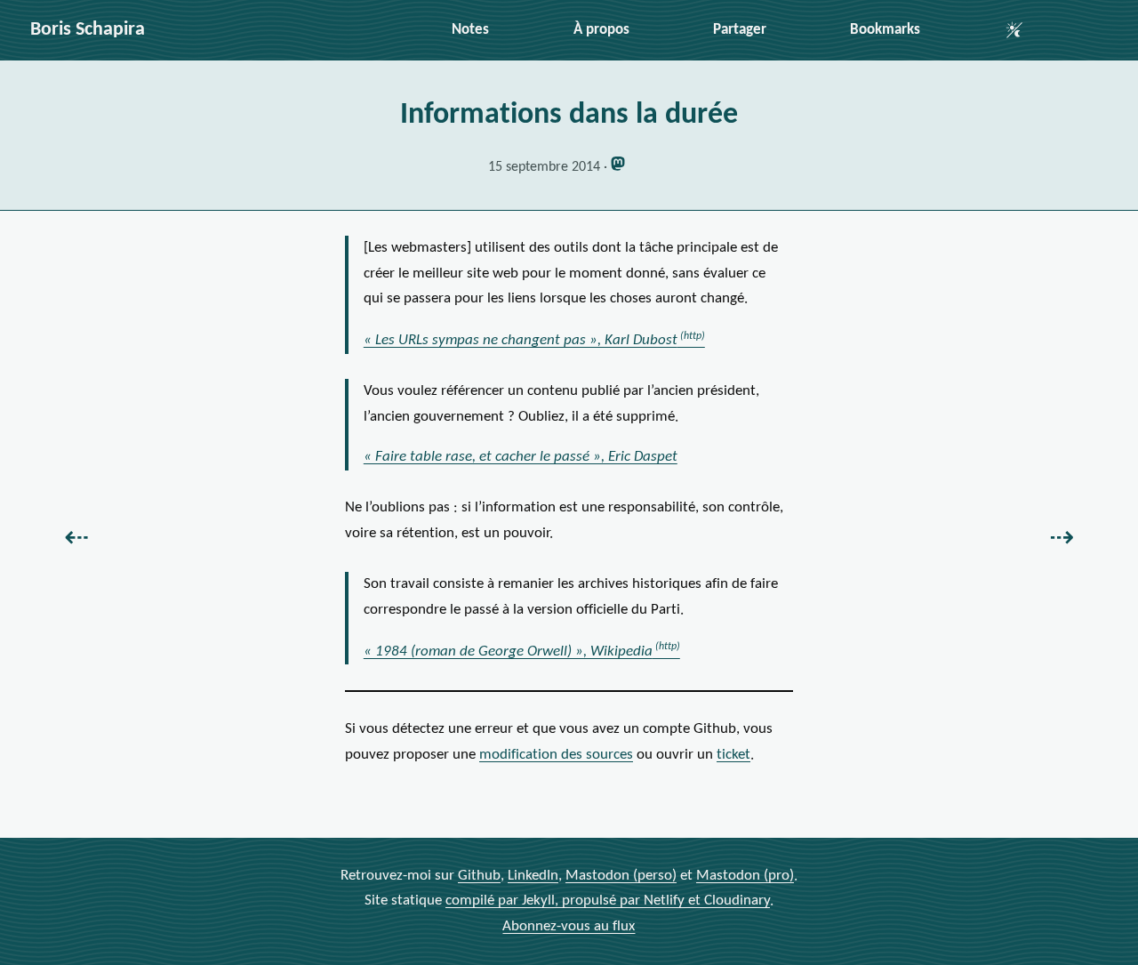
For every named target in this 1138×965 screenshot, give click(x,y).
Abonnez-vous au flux (568, 926)
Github (479, 875)
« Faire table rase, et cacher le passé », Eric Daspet (520, 456)
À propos (601, 29)
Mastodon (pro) (745, 875)
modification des (556, 754)
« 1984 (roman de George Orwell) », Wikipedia (508, 651)
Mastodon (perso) (621, 875)
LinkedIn (533, 875)
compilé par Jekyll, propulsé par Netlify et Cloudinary (607, 900)
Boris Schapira (87, 29)
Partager (739, 29)
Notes (470, 29)
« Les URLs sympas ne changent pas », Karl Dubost (520, 340)
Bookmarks (885, 29)
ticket (733, 754)
